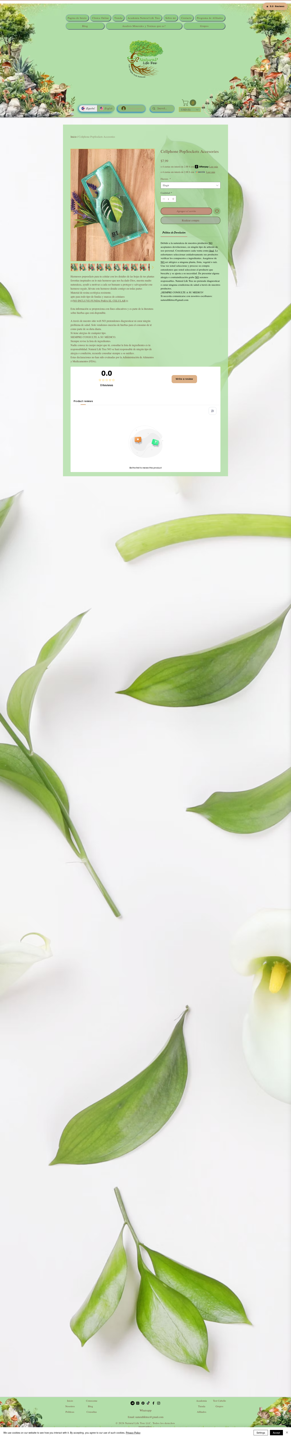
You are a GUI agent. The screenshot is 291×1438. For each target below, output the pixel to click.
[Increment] (173, 199)
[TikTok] (148, 1403)
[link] (174, 232)
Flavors (166, 178)
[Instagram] (159, 1403)
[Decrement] (163, 199)
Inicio (74, 136)
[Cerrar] (287, 1432)
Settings (260, 1432)
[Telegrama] (133, 1403)
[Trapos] (138, 1403)
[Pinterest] (143, 1403)
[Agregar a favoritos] (217, 211)
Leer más (213, 166)
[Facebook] (153, 1403)
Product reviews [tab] (83, 401)
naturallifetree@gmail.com (149, 1417)
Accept (276, 1432)
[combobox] (190, 185)
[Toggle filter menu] (212, 411)
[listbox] (190, 109)
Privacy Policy (133, 1432)
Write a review (184, 379)
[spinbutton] (168, 199)
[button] (190, 102)
